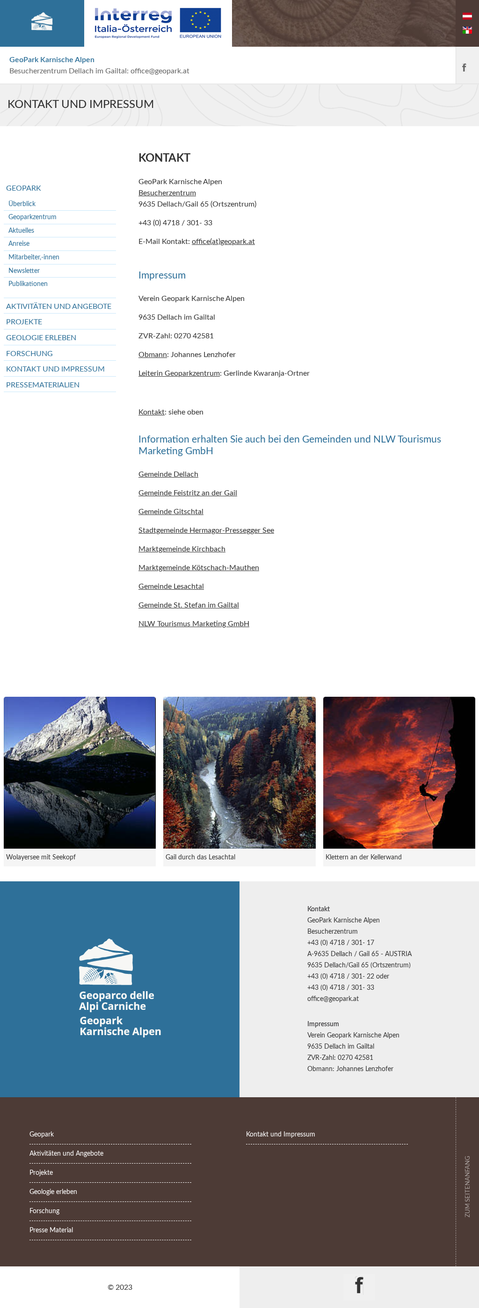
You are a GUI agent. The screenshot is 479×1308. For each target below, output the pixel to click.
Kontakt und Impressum (55, 369)
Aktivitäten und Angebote (58, 306)
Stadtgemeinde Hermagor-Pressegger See (206, 530)
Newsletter (24, 270)
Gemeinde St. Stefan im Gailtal (188, 605)
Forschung (29, 353)
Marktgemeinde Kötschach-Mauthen (198, 568)
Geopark (23, 188)
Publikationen (28, 283)
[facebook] (464, 65)
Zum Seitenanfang (468, 1185)
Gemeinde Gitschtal (170, 511)
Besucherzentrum (167, 193)
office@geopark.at (160, 71)
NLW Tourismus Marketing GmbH (193, 624)
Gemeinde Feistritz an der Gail (187, 493)
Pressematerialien (43, 385)
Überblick (22, 203)
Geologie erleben (41, 338)
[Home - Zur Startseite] (42, 23)
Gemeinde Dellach (168, 474)
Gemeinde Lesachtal (171, 586)
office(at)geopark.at (223, 241)
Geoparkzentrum (32, 217)
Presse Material (51, 1230)
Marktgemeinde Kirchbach (181, 549)
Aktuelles (21, 230)
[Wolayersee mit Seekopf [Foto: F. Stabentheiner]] (80, 773)
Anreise (18, 243)
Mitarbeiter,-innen (33, 257)
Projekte (24, 322)
